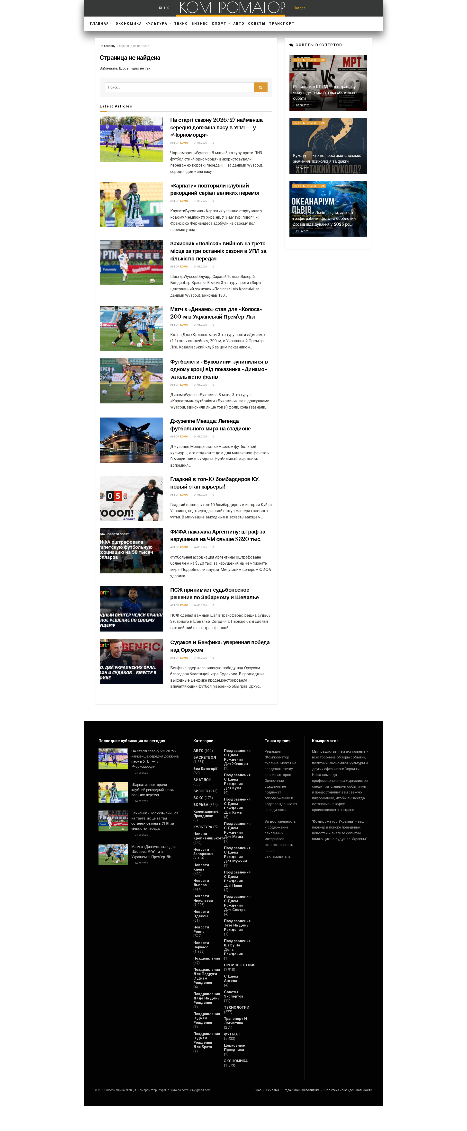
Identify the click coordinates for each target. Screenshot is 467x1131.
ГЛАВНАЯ (99, 24)
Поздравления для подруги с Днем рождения (206, 976)
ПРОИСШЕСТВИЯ (239, 965)
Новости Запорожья (203, 851)
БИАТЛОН (202, 780)
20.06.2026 (302, 168)
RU (161, 8)
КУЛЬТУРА (156, 24)
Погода (299, 8)
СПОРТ (219, 24)
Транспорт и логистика (235, 1020)
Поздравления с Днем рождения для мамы (237, 830)
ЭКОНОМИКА (129, 24)
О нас (257, 1090)
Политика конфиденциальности (348, 1090)
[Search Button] (261, 87)
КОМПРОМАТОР (232, 7)
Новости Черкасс (201, 945)
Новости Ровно (201, 929)
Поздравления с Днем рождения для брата (206, 1040)
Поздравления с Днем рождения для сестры (237, 903)
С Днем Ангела (231, 978)
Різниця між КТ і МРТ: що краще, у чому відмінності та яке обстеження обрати (325, 92)
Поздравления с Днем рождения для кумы (237, 806)
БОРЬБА (200, 804)
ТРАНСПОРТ (282, 24)
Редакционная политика (302, 1090)
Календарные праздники (205, 813)
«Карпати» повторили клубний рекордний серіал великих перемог (153, 789)
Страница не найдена (134, 46)
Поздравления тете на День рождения (237, 925)
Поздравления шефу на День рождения (237, 947)
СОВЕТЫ (256, 24)
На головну (107, 46)
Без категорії (205, 768)
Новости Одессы (201, 913)
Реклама (272, 1090)
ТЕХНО (181, 24)
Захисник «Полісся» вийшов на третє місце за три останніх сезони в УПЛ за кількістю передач (218, 251)
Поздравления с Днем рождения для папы (237, 879)
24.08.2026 (200, 142)
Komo (184, 142)
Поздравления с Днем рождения (206, 1018)
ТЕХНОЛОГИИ (236, 1007)
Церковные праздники (234, 1047)
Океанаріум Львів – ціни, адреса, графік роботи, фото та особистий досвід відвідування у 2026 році (324, 218)
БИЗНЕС (200, 24)
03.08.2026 (302, 105)
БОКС (198, 798)
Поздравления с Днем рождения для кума (237, 781)
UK (166, 8)
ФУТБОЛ (232, 1034)
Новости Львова (201, 882)
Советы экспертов (309, 60)
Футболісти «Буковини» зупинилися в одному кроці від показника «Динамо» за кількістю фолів (219, 369)
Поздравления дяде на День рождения (206, 998)
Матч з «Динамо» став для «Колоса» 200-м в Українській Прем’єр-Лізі (153, 851)
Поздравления (206, 958)
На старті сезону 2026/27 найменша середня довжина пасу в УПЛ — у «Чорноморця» (216, 127)
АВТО (238, 24)
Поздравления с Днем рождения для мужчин (237, 854)
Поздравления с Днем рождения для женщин (237, 757)
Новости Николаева (203, 898)
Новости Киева (201, 867)
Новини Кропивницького (208, 836)
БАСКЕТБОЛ (204, 757)
